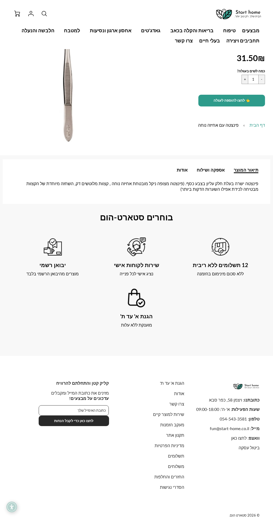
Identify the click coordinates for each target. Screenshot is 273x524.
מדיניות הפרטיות (169, 445)
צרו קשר (184, 40)
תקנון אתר (175, 435)
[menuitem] (250, 30)
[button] (231, 100)
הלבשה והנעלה (38, 30)
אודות (182, 169)
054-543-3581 (233, 418)
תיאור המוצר (246, 169)
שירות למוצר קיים (168, 414)
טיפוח (229, 30)
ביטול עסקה (249, 447)
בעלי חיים (209, 40)
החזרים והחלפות (169, 476)
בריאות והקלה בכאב (192, 30)
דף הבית (257, 125)
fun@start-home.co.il (229, 428)
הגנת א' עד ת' (172, 383)
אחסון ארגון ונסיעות (110, 30)
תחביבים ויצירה (242, 40)
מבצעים (250, 30)
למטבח (72, 30)
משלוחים (176, 466)
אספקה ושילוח (211, 169)
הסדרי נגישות (172, 487)
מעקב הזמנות (172, 424)
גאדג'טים (150, 30)
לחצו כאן (239, 437)
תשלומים (176, 455)
